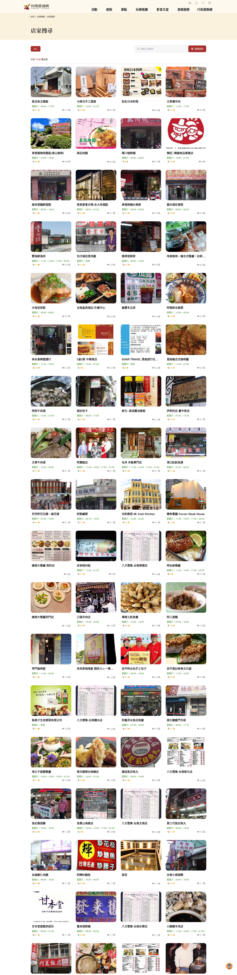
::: (185, 2)
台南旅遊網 (36, 6)
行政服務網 (204, 9)
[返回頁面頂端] (229, 970)
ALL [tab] (36, 48)
